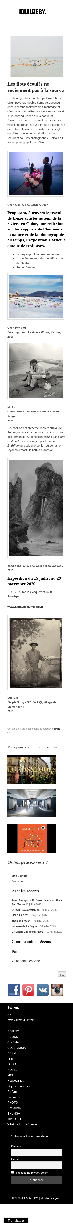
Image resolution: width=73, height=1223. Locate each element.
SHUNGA (13, 1113)
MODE (11, 1075)
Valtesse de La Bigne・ (25, 926)
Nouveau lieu (15, 1080)
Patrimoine (14, 1097)
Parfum (12, 1091)
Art (9, 1015)
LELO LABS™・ (21, 915)
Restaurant (14, 1108)
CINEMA (13, 1042)
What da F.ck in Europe (22, 1124)
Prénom (16, 1146)
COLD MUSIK (16, 1047)
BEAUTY (13, 1031)
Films (10, 1058)
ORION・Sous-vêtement (26, 909)
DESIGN (13, 1053)
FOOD (11, 1064)
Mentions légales (50, 1198)
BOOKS (12, 1036)
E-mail (15, 1159)
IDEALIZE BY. (29, 1198)
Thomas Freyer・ (22, 920)
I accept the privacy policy (31, 1172)
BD (9, 1026)
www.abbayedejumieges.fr (25, 606)
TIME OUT (14, 1119)
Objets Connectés (18, 1086)
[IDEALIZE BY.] (36, 19)
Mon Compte (19, 875)
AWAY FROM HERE (20, 1020)
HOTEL (12, 1069)
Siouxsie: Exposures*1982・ (29, 931)
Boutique (17, 881)
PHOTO (12, 1102)
